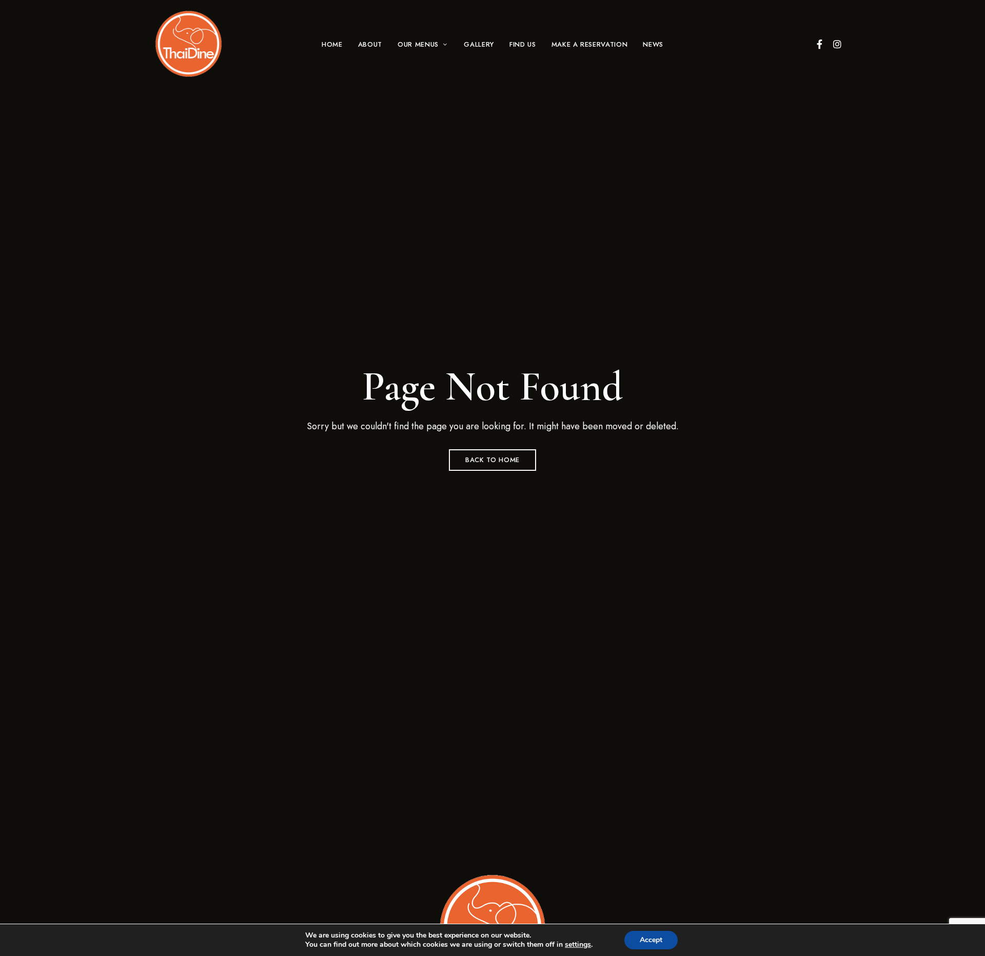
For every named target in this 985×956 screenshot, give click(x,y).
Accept (651, 940)
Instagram (837, 44)
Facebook (819, 44)
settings (578, 944)
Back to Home (492, 460)
